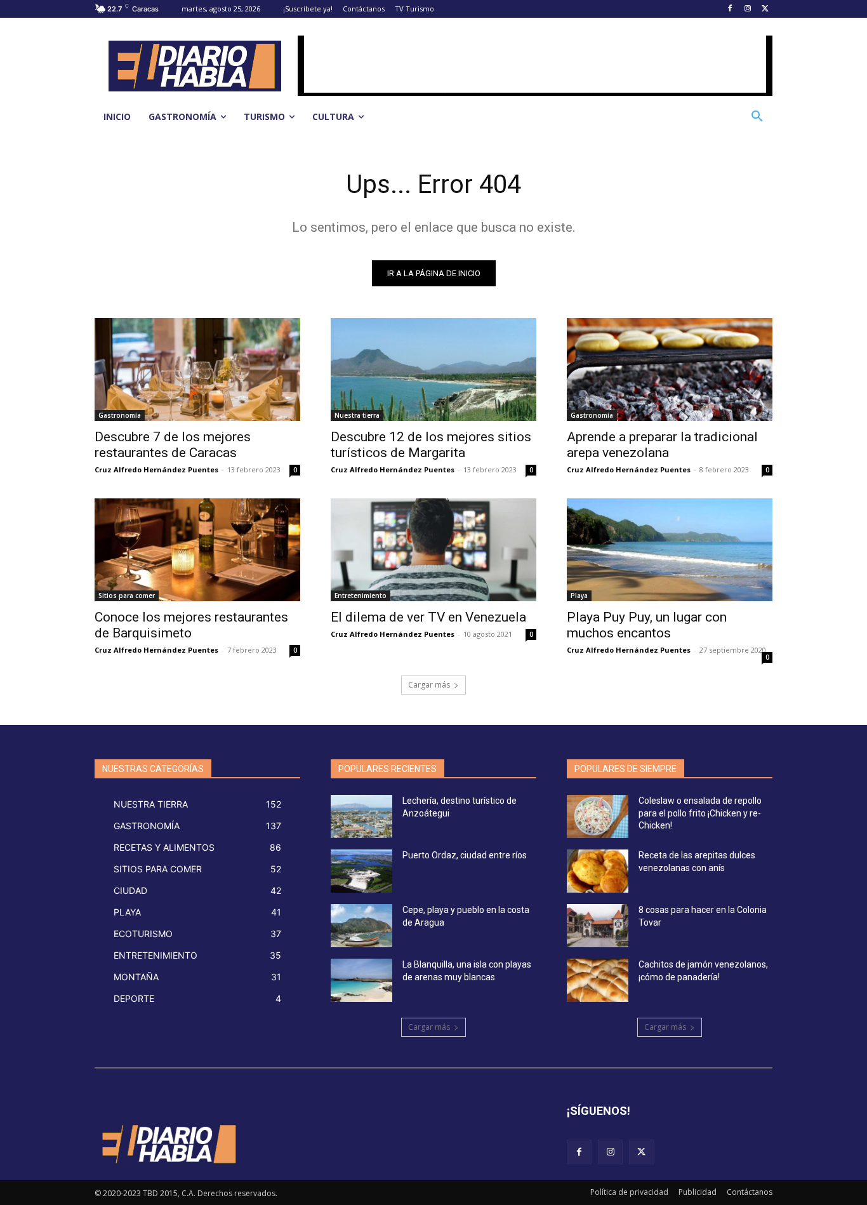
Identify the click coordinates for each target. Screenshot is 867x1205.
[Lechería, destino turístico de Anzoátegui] (361, 816)
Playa (579, 595)
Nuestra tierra (357, 415)
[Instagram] (747, 9)
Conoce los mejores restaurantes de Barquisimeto (191, 625)
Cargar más (429, 684)
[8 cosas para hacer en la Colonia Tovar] (597, 925)
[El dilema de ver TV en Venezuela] (433, 549)
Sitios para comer (126, 595)
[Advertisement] (535, 64)
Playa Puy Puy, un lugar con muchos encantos (647, 625)
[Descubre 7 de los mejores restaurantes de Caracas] (197, 369)
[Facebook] (730, 9)
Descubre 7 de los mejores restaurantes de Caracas (173, 444)
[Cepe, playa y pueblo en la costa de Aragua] (361, 925)
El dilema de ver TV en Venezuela (428, 617)
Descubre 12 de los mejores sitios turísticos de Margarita (431, 444)
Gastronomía (119, 415)
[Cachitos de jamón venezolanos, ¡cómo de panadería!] (597, 980)
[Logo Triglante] (168, 1144)
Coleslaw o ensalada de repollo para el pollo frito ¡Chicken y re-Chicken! (700, 813)
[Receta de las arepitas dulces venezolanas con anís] (597, 871)
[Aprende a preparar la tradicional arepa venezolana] (669, 369)
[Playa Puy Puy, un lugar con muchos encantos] (669, 549)
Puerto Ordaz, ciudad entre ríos (464, 855)
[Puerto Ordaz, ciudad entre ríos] (361, 871)
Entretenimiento (360, 595)
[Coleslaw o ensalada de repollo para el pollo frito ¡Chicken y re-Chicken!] (597, 816)
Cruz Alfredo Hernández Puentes (156, 469)
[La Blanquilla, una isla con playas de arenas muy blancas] (361, 980)
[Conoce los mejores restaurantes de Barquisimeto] (197, 549)
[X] (765, 9)
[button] (757, 117)
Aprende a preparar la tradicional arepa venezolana (662, 444)
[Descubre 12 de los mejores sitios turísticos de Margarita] (433, 369)
